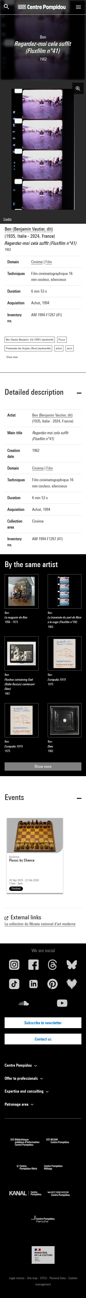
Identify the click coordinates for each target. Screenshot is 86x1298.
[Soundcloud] (24, 1005)
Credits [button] (7, 219)
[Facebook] (33, 966)
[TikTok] (14, 986)
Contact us (43, 1039)
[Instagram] (14, 966)
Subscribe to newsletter (43, 1022)
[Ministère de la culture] (43, 1255)
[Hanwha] (43, 1223)
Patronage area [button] (17, 1104)
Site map (32, 1278)
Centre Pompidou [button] (19, 1065)
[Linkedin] (33, 986)
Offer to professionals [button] (22, 1078)
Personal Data (58, 1278)
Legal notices (17, 1278)
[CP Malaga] (56, 1171)
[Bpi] (28, 1144)
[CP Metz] (30, 1171)
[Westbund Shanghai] (62, 1197)
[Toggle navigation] (78, 7)
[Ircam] (61, 1144)
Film (48, 261)
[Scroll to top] (75, 1287)
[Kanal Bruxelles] (28, 1197)
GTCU (43, 1278)
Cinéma (37, 261)
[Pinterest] (52, 986)
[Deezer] (71, 986)
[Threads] (52, 966)
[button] (43, 392)
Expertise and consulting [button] (24, 1091)
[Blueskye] (71, 966)
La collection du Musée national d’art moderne (40, 923)
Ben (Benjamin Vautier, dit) (29, 229)
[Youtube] (62, 1005)
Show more (43, 766)
